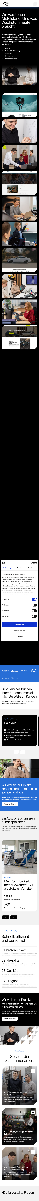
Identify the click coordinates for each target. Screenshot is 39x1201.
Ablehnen (20, 636)
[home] (5, 4)
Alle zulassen (19, 624)
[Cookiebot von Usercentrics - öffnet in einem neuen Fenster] (29, 563)
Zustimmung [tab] (7, 568)
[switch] (34, 605)
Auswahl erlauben (19, 630)
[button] (35, 4)
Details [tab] (19, 568)
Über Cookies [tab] (32, 568)
